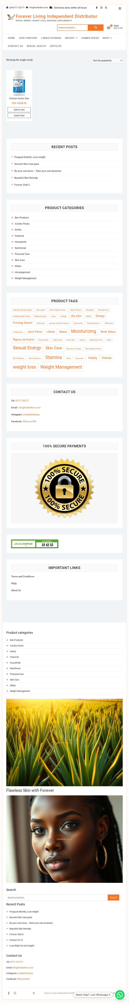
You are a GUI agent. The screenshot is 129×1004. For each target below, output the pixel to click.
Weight (70, 38)
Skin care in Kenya (73, 349)
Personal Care (22, 254)
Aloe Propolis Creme (58, 310)
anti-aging (89, 310)
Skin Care (20, 260)
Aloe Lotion (40, 310)
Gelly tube (41, 323)
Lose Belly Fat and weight (21, 945)
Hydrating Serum (93, 323)
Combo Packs (90, 38)
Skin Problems (18, 358)
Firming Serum (22, 323)
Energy (100, 316)
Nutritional (20, 248)
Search (96, 27)
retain (109, 340)
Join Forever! (28, 38)
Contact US (15, 46)
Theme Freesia (97, 993)
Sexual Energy (27, 347)
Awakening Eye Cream (21, 316)
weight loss (24, 367)
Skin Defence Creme (93, 349)
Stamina (53, 357)
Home (11, 38)
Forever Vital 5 (22, 184)
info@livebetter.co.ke (38, 7)
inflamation (109, 323)
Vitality (92, 358)
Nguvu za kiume (23, 339)
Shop (106, 38)
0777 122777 (22, 400)
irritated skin (18, 332)
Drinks (18, 229)
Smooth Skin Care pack (26, 164)
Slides (18, 266)
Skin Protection (35, 358)
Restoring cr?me (95, 340)
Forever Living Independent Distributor (56, 16)
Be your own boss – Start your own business (37, 171)
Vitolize (107, 358)
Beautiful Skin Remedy (26, 177)
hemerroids (78, 323)
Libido (51, 332)
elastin (88, 316)
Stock (68, 358)
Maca (63, 332)
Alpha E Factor (75, 310)
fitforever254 (29, 421)
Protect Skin (43, 340)
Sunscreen (79, 358)
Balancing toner (41, 316)
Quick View (19, 115)
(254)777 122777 (16, 7)
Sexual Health (36, 46)
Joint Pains (34, 332)
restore (82, 340)
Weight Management (25, 278)
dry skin (76, 316)
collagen (63, 316)
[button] (120, 995)
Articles (55, 46)
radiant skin (57, 340)
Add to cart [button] (19, 109)
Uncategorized (22, 272)
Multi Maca (108, 332)
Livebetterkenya (31, 414)
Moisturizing (83, 331)
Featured (19, 235)
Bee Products (22, 217)
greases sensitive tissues (59, 323)
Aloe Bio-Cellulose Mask (22, 310)
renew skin (70, 340)
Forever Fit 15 (16, 940)
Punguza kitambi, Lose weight (29, 157)
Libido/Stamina (51, 38)
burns (53, 316)
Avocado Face (103, 310)
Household (20, 241)
